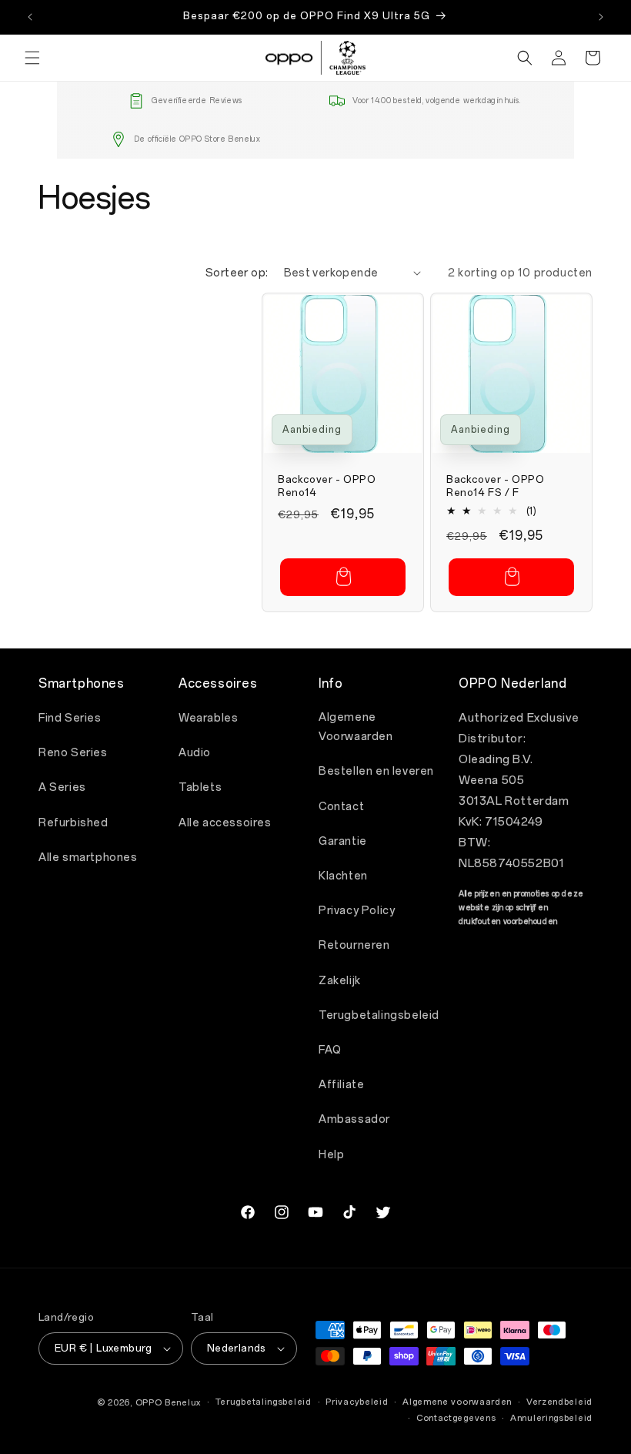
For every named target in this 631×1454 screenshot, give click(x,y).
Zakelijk (340, 980)
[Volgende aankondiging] (601, 17)
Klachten (343, 876)
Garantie (343, 841)
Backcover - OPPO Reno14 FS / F (495, 486)
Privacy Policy (357, 910)
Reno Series (73, 752)
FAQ (330, 1050)
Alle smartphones (88, 857)
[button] (32, 58)
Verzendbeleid (559, 1402)
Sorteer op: (236, 273)
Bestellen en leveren (376, 771)
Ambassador (354, 1119)
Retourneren (354, 945)
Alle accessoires (225, 822)
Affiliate (341, 1084)
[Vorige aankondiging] (30, 17)
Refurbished (73, 822)
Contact (341, 806)
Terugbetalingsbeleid (379, 1015)
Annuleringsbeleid (551, 1418)
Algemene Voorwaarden (356, 727)
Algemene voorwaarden (457, 1402)
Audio (195, 752)
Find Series (70, 718)
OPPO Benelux (168, 1403)
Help (331, 1154)
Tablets (200, 787)
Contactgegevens (456, 1418)
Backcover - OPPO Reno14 (327, 486)
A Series (62, 787)
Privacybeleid (357, 1402)
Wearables (208, 718)
